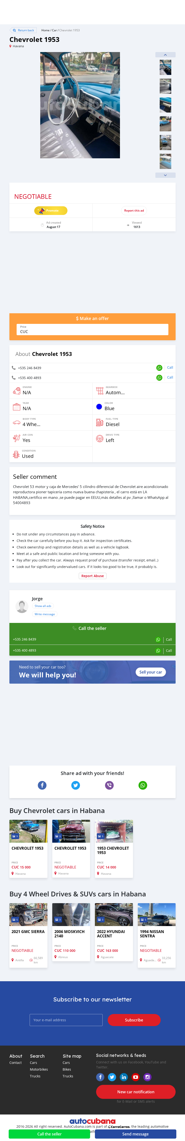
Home (45, 30)
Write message (45, 614)
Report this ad (134, 210)
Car (54, 30)
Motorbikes (39, 1069)
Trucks (35, 1076)
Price (23, 326)
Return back (25, 30)
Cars (33, 1062)
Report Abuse (92, 576)
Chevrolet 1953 (69, 30)
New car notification (135, 1091)
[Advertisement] (92, 274)
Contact (15, 1062)
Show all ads (43, 606)
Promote (52, 210)
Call (170, 367)
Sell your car (150, 672)
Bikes (67, 1069)
